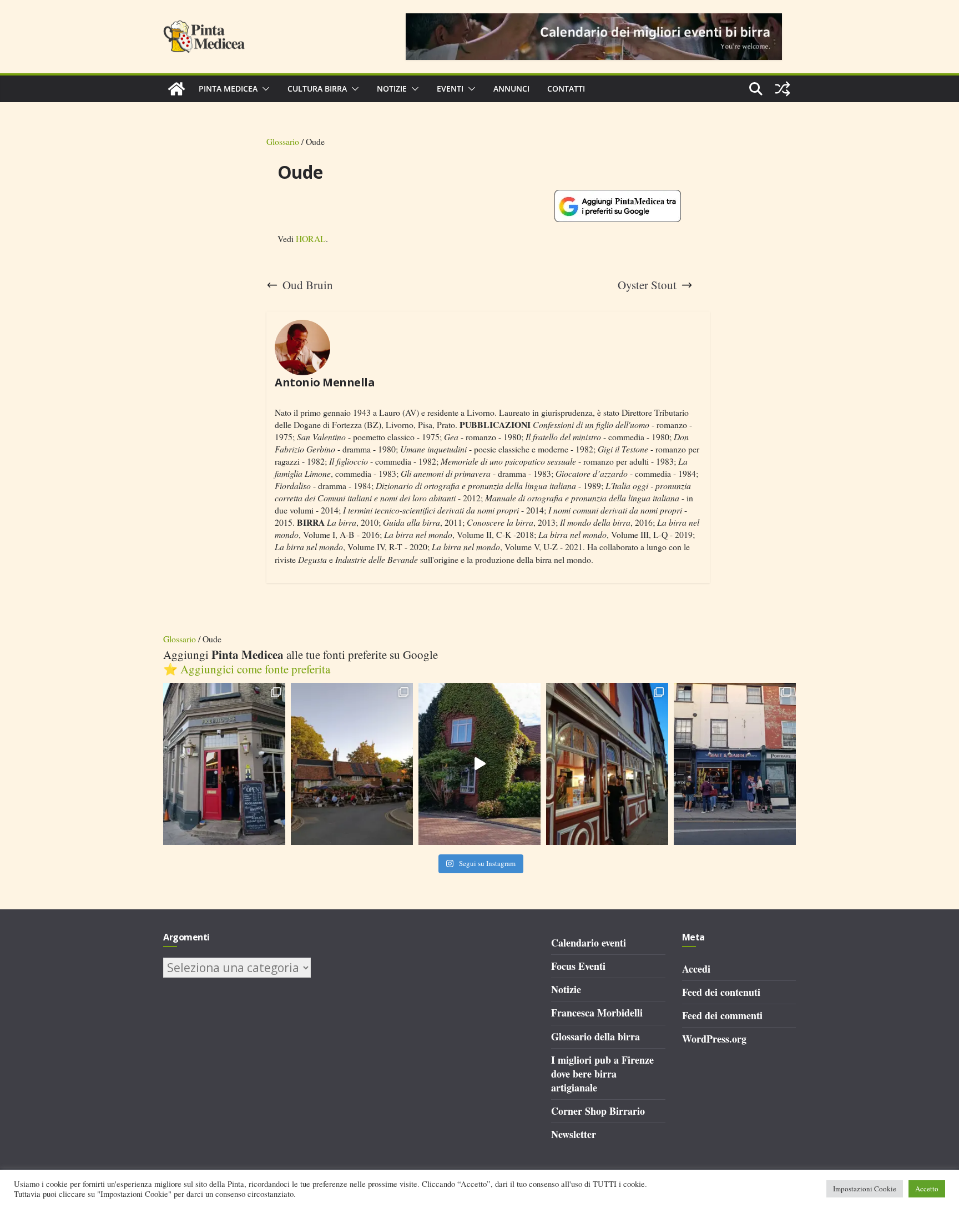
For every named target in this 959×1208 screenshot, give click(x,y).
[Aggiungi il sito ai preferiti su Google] (618, 206)
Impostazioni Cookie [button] (864, 1189)
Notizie (392, 88)
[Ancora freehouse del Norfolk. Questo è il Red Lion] (224, 764)
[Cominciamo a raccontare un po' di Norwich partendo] (735, 764)
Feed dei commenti (722, 1015)
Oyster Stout (647, 285)
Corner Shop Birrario (598, 1111)
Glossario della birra (595, 1036)
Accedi (696, 969)
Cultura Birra (317, 88)
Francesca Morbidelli (597, 1012)
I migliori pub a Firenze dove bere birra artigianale (602, 1074)
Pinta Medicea (228, 88)
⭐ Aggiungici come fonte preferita (246, 669)
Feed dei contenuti (721, 992)
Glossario (282, 141)
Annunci (511, 88)
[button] (264, 89)
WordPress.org (714, 1038)
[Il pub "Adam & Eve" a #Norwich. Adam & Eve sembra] (352, 764)
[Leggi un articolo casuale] (782, 89)
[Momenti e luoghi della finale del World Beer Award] (479, 764)
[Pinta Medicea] (176, 89)
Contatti (566, 88)
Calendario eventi (588, 942)
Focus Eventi (578, 966)
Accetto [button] (926, 1189)
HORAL (311, 238)
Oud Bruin (307, 285)
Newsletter (573, 1134)
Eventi (450, 88)
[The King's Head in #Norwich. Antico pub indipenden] (607, 764)
